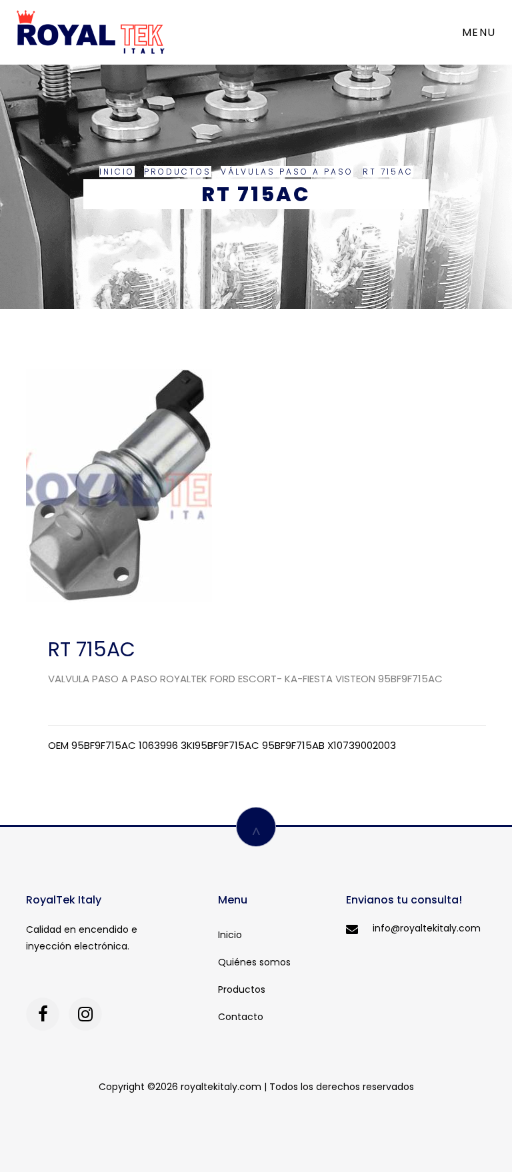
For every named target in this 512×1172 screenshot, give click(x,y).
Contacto (240, 1016)
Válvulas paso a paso (287, 171)
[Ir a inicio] (90, 32)
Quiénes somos (254, 962)
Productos (177, 171)
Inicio (117, 171)
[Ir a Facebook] (42, 1014)
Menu (479, 32)
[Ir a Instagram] (85, 1014)
